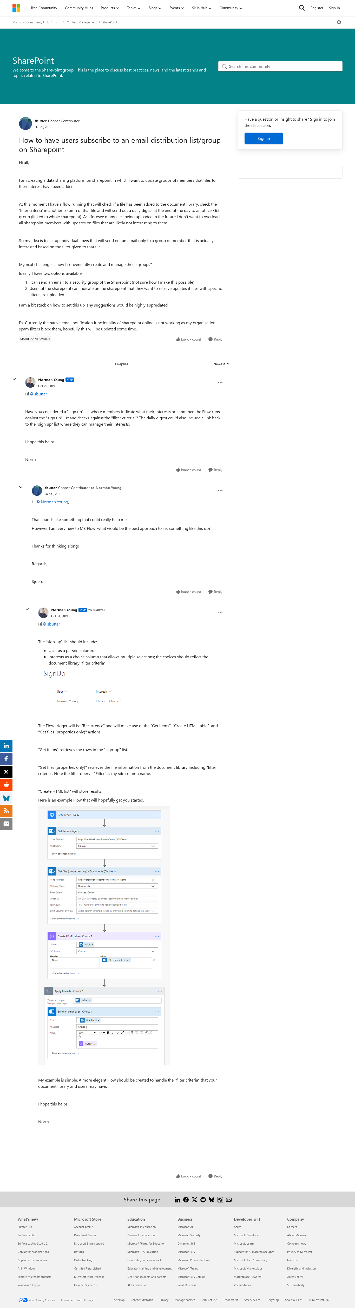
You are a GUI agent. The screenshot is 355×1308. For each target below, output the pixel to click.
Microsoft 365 (186, 1252)
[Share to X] (194, 1199)
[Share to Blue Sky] (211, 1199)
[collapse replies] (14, 379)
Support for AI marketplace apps (254, 1252)
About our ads (294, 1300)
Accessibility (295, 1277)
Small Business (187, 1285)
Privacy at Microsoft (299, 1252)
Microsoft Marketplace (248, 1268)
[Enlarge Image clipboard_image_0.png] (104, 935)
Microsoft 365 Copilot (191, 1277)
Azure (237, 1227)
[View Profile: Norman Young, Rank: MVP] (30, 382)
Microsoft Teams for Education (146, 1243)
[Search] (302, 8)
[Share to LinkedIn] (177, 1199)
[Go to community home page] (16, 8)
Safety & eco (252, 1300)
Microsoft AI (185, 1227)
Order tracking (83, 1260)
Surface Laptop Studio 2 (33, 1243)
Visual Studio (242, 1285)
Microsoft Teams (188, 1268)
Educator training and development (149, 1268)
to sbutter (96, 609)
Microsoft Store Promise (89, 1277)
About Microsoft (297, 1235)
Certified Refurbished (87, 1268)
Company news (296, 1243)
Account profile (83, 1227)
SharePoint (109, 22)
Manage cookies (185, 1300)
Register (317, 7)
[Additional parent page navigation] (58, 22)
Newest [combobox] (221, 364)
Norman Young (51, 379)
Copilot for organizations (33, 1252)
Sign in (264, 138)
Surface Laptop (27, 1235)
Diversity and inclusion (301, 1268)
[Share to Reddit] (203, 1199)
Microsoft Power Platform (193, 1260)
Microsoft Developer (247, 1235)
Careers (292, 1227)
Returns (79, 1252)
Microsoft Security (189, 1235)
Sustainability (295, 1285)
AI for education (137, 1285)
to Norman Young (106, 487)
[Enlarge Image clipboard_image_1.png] (85, 688)
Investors (293, 1260)
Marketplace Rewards (247, 1277)
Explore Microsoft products (34, 1277)
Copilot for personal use (33, 1260)
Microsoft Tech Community (250, 1260)
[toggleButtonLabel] (339, 22)
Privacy (164, 1300)
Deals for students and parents (146, 1277)
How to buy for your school (144, 1260)
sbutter (41, 120)
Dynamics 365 (186, 1243)
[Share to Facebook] (186, 1199)
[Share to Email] (229, 1199)
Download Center (85, 1235)
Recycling (273, 1300)
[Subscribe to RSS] (220, 1199)
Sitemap (119, 1300)
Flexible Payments (85, 1285)
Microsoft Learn (244, 1243)
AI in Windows (27, 1268)
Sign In (334, 7)
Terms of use (209, 1300)
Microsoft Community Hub (30, 22)
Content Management (82, 22)
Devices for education (141, 1235)
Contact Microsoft (142, 1300)
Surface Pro (25, 1227)
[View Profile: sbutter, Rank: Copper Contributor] (25, 123)
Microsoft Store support (89, 1243)
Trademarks (230, 1300)
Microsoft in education (141, 1227)
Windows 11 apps (29, 1285)
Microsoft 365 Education (142, 1252)
